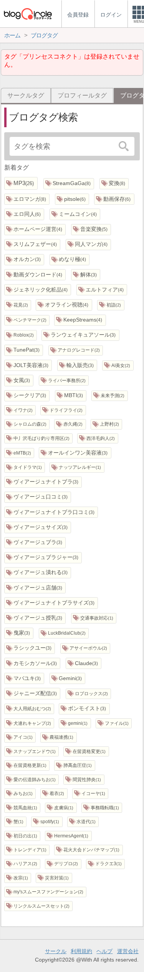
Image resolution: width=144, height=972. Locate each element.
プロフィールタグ (82, 95)
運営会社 (128, 951)
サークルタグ (25, 95)
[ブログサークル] (27, 13)
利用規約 (81, 951)
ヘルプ (104, 951)
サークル (55, 951)
